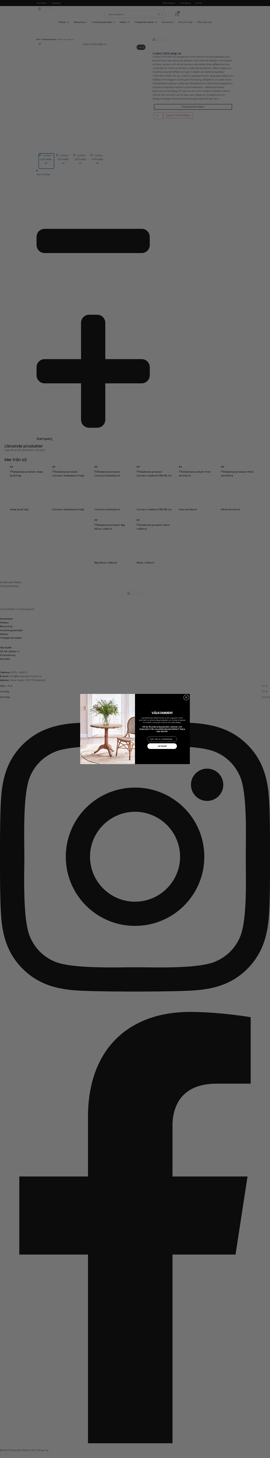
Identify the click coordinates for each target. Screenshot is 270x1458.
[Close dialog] (186, 697)
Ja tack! (162, 746)
